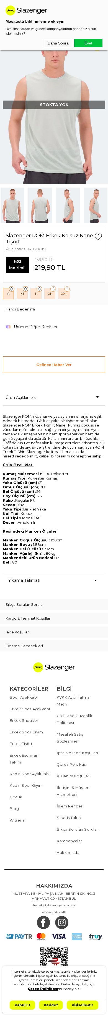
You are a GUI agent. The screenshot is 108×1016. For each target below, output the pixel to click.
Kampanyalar (69, 841)
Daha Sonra (58, 43)
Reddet (51, 1005)
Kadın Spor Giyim (26, 785)
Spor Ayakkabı (24, 697)
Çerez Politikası (72, 764)
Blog (14, 808)
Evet (88, 43)
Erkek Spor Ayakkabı (30, 709)
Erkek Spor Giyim (26, 732)
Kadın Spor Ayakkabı (30, 774)
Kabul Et (22, 1005)
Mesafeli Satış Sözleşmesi (70, 737)
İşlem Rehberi (70, 806)
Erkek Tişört (21, 743)
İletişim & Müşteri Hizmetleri (73, 791)
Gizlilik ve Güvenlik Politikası (74, 719)
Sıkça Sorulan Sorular (77, 829)
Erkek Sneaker (24, 720)
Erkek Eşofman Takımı (24, 758)
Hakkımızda (68, 852)
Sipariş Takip (69, 817)
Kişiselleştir (82, 1005)
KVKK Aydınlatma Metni (73, 700)
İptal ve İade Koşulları (77, 753)
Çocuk (16, 797)
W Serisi (17, 820)
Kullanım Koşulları (73, 776)
